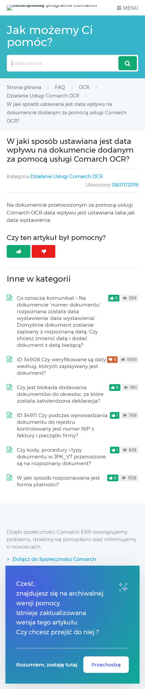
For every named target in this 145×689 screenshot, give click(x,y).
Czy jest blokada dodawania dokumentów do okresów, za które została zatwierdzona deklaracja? (60, 394)
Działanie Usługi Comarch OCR (66, 176)
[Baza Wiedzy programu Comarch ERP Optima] (53, 7)
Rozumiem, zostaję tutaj (46, 664)
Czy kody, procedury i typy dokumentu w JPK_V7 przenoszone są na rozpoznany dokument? (61, 457)
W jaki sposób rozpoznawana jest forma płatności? (58, 481)
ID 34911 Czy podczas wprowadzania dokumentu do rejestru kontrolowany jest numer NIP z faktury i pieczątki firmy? (62, 425)
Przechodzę (106, 664)
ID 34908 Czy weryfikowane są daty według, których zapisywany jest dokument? (61, 366)
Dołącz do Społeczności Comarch (54, 559)
